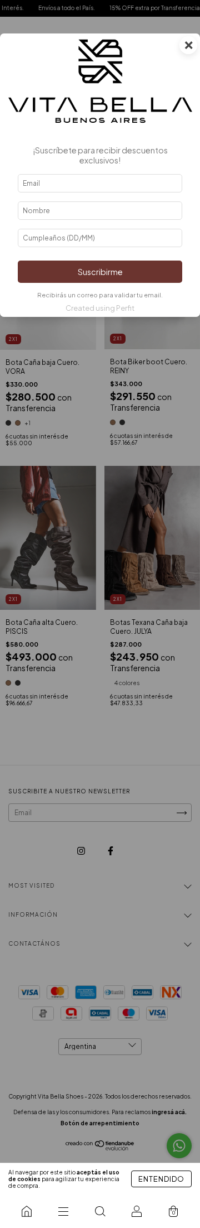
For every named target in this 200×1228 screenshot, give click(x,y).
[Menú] (63, 1211)
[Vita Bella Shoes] (26, 1211)
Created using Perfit (100, 308)
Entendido (161, 1178)
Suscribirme (100, 272)
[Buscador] (100, 1211)
